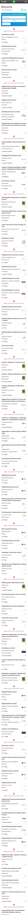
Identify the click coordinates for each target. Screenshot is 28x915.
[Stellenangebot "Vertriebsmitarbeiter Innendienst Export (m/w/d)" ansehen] (25, 822)
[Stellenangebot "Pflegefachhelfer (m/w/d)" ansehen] (25, 699)
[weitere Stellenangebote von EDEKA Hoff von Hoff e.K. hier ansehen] (24, 391)
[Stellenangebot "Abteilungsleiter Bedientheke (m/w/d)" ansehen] (25, 590)
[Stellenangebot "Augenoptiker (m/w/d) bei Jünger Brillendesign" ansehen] (25, 441)
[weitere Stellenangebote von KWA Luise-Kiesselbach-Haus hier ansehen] (24, 842)
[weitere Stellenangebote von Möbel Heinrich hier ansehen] (24, 73)
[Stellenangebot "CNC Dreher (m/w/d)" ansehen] (25, 753)
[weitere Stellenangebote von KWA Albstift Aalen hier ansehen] (24, 533)
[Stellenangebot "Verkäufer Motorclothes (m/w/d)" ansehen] (25, 876)
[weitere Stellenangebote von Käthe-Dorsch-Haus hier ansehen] (24, 570)
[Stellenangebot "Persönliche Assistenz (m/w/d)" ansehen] (25, 548)
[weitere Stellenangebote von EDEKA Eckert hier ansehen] (24, 366)
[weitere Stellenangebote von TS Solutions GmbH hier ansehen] (24, 516)
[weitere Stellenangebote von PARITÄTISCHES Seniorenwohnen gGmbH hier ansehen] (24, 805)
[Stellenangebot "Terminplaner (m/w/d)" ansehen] (25, 656)
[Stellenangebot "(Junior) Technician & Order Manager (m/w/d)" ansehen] (25, 234)
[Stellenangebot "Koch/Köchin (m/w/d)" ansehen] (25, 42)
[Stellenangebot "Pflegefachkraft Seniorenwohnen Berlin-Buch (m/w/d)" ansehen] (25, 809)
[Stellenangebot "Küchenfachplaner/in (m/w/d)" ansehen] (25, 286)
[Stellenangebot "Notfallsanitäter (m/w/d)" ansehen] (25, 54)
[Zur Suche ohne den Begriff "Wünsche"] (9, 24)
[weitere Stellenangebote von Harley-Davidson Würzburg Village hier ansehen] (24, 872)
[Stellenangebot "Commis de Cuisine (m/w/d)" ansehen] (25, 625)
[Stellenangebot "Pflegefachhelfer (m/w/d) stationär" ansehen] (25, 846)
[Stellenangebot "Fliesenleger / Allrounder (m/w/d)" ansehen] (25, 560)
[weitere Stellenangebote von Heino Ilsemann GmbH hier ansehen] (24, 349)
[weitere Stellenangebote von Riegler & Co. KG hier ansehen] (24, 818)
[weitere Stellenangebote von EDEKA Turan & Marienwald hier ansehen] (24, 203)
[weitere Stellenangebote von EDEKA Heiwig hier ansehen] (24, 378)
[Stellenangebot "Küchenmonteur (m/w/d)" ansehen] (25, 77)
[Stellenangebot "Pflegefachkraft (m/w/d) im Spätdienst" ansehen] (25, 614)
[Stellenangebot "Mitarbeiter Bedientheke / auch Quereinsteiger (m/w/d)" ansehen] (25, 220)
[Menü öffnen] (25, 2)
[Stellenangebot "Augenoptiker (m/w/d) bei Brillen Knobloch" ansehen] (25, 454)
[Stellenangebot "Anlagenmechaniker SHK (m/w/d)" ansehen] (25, 314)
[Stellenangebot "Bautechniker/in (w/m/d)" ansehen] (25, 274)
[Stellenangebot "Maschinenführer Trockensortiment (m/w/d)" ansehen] (25, 151)
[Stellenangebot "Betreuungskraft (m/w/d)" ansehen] (25, 536)
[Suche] (14, 1)
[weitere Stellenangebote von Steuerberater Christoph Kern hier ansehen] (24, 830)
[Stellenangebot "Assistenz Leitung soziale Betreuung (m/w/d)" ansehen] (25, 767)
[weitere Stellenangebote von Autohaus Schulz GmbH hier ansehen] (24, 242)
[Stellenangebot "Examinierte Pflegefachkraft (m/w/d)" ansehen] (25, 66)
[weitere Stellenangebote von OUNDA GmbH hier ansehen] (24, 437)
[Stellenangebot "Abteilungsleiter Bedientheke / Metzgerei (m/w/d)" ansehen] (25, 207)
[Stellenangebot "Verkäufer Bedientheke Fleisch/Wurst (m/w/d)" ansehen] (25, 395)
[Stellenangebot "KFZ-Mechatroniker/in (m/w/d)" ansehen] (25, 119)
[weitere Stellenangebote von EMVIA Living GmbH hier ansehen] (24, 104)
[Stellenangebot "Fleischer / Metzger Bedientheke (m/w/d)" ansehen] (25, 382)
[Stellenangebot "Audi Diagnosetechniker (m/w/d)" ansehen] (25, 466)
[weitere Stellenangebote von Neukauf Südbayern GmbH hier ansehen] (24, 217)
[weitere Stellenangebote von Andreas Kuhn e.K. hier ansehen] (24, 640)
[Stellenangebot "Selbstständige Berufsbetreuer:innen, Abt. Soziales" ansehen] (25, 328)
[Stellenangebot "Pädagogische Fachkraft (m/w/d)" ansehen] (25, 163)
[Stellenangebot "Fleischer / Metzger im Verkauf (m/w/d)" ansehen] (25, 370)
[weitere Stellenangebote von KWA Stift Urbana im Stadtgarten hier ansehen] (24, 707)
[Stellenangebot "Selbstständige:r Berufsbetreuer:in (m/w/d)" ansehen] (25, 341)
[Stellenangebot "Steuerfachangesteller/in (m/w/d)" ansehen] (25, 834)
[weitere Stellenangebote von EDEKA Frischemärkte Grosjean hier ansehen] (24, 679)
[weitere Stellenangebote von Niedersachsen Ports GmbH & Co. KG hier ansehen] (24, 270)
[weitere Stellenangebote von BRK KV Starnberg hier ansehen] (24, 504)
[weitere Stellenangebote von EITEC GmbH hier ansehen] (24, 185)
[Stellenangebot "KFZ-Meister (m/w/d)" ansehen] (25, 246)
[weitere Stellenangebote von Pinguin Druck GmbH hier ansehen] (24, 860)
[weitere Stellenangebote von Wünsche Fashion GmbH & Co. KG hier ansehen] (24, 230)
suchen (14, 20)
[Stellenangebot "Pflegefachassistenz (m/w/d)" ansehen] (25, 494)
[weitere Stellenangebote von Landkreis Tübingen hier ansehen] (24, 324)
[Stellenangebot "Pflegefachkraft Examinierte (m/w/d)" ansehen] (25, 262)
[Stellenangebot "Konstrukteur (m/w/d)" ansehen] (25, 188)
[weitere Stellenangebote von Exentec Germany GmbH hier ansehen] (24, 652)
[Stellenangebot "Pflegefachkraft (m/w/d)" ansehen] (25, 108)
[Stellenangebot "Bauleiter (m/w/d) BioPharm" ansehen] (25, 736)
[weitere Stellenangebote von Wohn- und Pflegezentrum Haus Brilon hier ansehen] (24, 38)
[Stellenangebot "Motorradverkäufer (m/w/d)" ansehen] (25, 888)
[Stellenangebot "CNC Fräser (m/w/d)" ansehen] (25, 353)
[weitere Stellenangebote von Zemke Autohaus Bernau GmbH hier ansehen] (24, 462)
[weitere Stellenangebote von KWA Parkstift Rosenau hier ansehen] (24, 479)
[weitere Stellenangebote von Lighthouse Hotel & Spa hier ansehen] (24, 622)
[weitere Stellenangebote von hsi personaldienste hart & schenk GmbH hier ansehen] (24, 310)
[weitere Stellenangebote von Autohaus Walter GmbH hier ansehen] (24, 115)
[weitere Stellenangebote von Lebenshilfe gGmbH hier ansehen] (24, 159)
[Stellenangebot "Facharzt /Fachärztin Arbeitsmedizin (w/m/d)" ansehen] (25, 669)
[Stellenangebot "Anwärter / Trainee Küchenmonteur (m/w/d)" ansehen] (25, 901)
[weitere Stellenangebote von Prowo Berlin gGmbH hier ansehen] (24, 423)
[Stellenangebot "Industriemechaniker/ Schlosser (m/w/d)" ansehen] (25, 602)
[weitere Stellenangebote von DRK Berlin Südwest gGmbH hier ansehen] (24, 173)
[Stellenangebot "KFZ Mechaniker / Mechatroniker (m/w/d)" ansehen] (25, 520)
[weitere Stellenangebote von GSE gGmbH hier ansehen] (24, 92)
